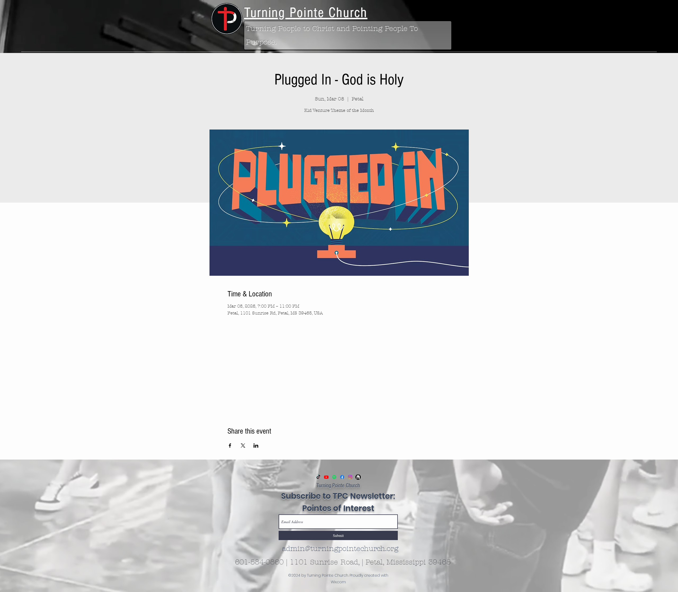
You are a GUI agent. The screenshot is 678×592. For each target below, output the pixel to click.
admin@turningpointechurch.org (340, 549)
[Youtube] (326, 477)
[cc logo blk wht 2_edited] (358, 477)
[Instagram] (350, 477)
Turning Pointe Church (338, 485)
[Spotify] (334, 477)
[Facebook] (342, 477)
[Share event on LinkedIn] (255, 445)
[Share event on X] (243, 445)
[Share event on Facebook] (230, 445)
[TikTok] (318, 477)
